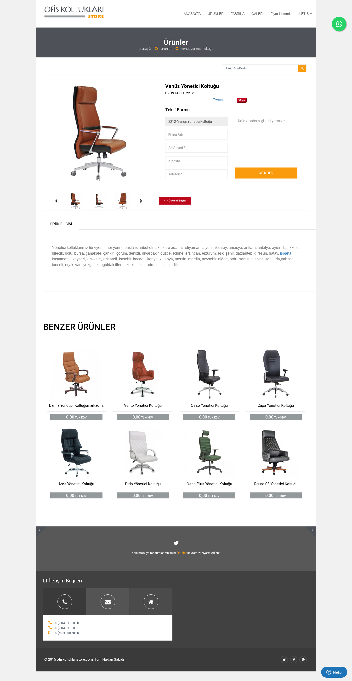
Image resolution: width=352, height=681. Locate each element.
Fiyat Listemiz (281, 14)
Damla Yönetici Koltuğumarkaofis (76, 405)
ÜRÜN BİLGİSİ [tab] (61, 224)
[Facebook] (293, 659)
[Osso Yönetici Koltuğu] (214, 353)
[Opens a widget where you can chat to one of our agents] (334, 673)
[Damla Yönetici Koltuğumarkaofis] (81, 353)
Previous (56, 201)
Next (141, 201)
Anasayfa (145, 48)
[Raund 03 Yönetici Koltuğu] (281, 431)
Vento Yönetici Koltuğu (143, 405)
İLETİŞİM (305, 14)
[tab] (64, 601)
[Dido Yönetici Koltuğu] (148, 431)
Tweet (218, 100)
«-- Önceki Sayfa (175, 200)
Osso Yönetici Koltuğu (209, 405)
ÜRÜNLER (216, 14)
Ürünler (166, 48)
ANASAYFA (192, 14)
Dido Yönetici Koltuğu (143, 484)
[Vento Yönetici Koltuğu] (148, 353)
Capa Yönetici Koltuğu (276, 405)
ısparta (285, 253)
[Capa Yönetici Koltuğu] (281, 353)
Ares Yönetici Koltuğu (76, 484)
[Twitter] (284, 659)
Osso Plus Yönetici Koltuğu (209, 484)
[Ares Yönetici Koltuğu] (81, 431)
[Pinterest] (303, 659)
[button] (41, 532)
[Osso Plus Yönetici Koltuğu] (214, 431)
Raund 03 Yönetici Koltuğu (275, 484)
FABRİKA (237, 14)
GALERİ (257, 14)
